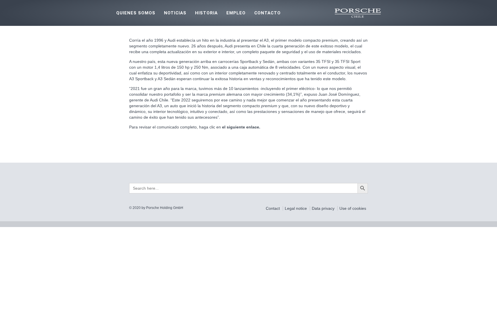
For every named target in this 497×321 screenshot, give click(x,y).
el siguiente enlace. (240, 127)
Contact (273, 208)
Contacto (267, 13)
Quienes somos (135, 13)
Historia (206, 13)
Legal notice (296, 208)
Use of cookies (352, 208)
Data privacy (324, 208)
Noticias (175, 13)
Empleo (236, 13)
